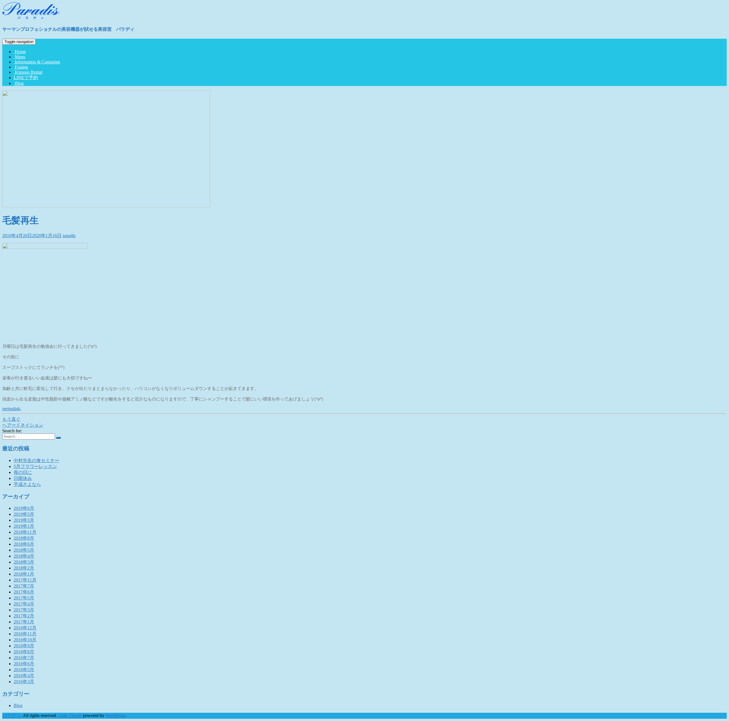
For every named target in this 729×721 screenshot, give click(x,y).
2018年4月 (24, 556)
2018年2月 (24, 568)
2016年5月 (24, 669)
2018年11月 (25, 532)
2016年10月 (25, 639)
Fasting (21, 67)
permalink (11, 408)
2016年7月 (24, 657)
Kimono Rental (28, 72)
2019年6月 (24, 508)
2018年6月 (24, 544)
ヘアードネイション (22, 425)
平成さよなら (27, 484)
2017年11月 (25, 580)
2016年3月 (24, 681)
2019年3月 (24, 520)
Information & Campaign (37, 61)
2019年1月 (24, 526)
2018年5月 (24, 550)
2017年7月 (24, 586)
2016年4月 (24, 675)
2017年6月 (24, 591)
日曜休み (23, 478)
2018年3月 (24, 562)
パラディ (11, 715)
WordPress (115, 715)
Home (20, 51)
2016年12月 (25, 627)
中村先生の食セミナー (36, 460)
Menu (19, 56)
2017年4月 (24, 603)
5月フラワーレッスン (35, 466)
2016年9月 (24, 645)
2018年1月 (24, 574)
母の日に (23, 472)
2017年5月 (24, 597)
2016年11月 (25, 633)
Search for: (12, 430)
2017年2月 (24, 615)
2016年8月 (24, 651)
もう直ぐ (11, 419)
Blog (19, 83)
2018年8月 (24, 538)
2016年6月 (24, 663)
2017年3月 (24, 609)
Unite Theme (70, 715)
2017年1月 (24, 621)
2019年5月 (24, 514)
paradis (69, 235)
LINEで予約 (26, 77)
